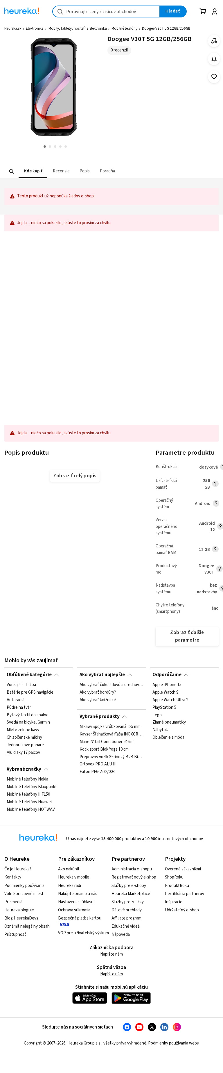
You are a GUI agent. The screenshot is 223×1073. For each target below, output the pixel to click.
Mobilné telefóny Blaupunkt (32, 787)
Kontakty (12, 877)
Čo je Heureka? (17, 869)
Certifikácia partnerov (184, 894)
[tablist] (75, 171)
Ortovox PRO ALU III (98, 764)
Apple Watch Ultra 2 (170, 700)
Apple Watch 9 (165, 692)
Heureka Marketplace (131, 894)
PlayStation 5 (164, 707)
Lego (157, 715)
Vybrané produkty (100, 716)
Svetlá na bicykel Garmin (28, 722)
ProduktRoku (177, 886)
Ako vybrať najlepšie (102, 674)
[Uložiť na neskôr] (214, 77)
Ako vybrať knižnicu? (98, 700)
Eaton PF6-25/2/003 (97, 772)
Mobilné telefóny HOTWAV (31, 809)
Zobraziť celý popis (74, 475)
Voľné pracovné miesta (25, 894)
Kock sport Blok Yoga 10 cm (104, 749)
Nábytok (160, 730)
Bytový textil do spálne (27, 715)
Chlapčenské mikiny (24, 737)
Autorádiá (15, 700)
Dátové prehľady (127, 910)
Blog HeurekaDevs (21, 918)
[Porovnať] (214, 41)
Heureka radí (69, 886)
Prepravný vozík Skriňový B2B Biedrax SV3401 (111, 757)
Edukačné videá (126, 926)
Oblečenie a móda (168, 737)
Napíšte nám (111, 954)
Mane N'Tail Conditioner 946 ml (107, 742)
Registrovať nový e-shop (134, 877)
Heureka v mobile (73, 877)
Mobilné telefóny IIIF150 (28, 794)
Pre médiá (13, 902)
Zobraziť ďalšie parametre (187, 636)
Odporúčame (166, 674)
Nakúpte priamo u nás (77, 894)
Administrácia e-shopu (132, 869)
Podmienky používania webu (173, 1043)
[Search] (11, 171)
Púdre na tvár (19, 707)
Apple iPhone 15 (166, 685)
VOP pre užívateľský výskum (83, 933)
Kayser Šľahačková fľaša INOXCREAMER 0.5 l (111, 734)
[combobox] (106, 11)
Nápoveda (121, 934)
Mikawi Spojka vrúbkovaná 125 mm (110, 727)
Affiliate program (126, 918)
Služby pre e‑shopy (129, 886)
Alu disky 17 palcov (23, 753)
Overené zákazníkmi (183, 869)
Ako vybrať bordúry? (98, 692)
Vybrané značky (24, 769)
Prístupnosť (15, 934)
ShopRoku (174, 877)
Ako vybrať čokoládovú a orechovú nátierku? (111, 685)
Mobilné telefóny (124, 28)
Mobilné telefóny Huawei (29, 802)
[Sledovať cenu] (214, 59)
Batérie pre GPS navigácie (30, 692)
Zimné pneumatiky (169, 722)
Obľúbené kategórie (29, 674)
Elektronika (35, 28)
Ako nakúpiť (69, 869)
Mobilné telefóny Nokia (27, 779)
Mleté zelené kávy (23, 730)
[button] (33, 171)
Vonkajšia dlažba (21, 685)
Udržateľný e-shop (182, 910)
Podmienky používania (24, 886)
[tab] (33, 171)
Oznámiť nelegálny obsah (27, 926)
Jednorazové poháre (25, 745)
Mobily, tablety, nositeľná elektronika (77, 28)
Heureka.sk (12, 28)
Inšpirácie (173, 902)
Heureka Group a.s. (84, 1043)
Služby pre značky (128, 902)
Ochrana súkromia (74, 910)
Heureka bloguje (19, 910)
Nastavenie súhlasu (75, 902)
